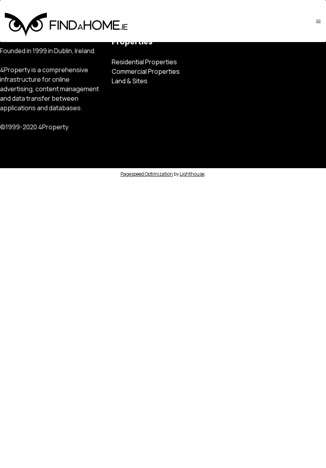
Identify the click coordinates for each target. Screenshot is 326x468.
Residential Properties (144, 62)
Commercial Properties (146, 71)
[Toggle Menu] (318, 21)
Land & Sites (129, 81)
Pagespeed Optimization (146, 174)
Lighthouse (192, 174)
